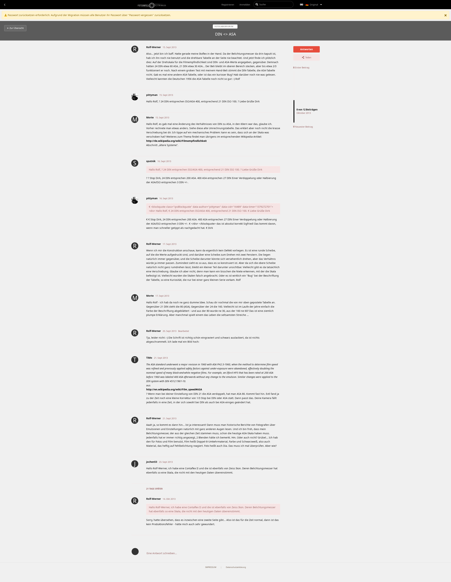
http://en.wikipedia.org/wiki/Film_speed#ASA (174, 389)
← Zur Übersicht (15, 28)
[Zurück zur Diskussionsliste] (4, 4)
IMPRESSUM (210, 567)
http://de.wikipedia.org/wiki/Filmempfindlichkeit (176, 141)
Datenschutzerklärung (236, 567)
